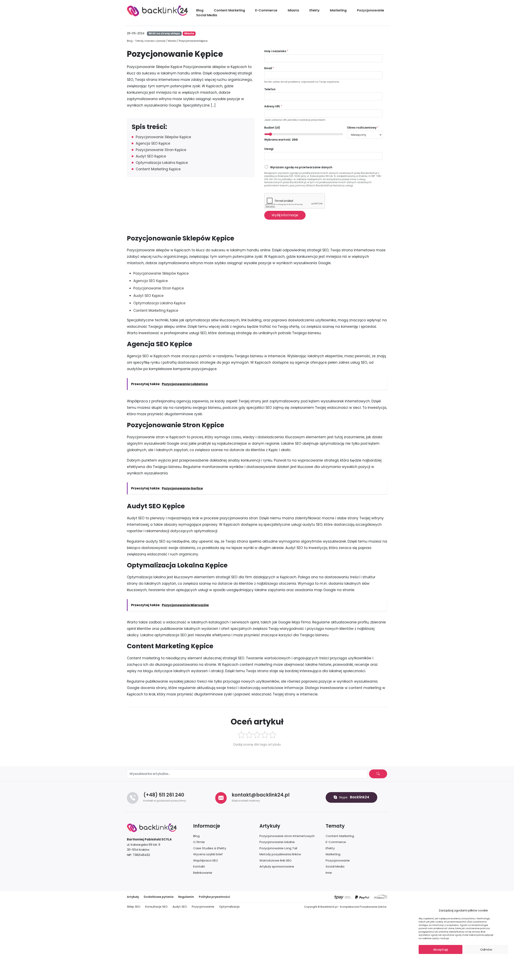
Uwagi (268, 149)
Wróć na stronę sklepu (164, 33)
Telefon (269, 89)
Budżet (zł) (272, 128)
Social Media (206, 15)
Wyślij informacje (285, 215)
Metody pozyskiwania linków (280, 854)
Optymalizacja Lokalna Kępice (162, 162)
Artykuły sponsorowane (276, 866)
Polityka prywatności (214, 897)
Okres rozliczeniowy (362, 128)
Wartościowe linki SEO (275, 860)
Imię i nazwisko (276, 51)
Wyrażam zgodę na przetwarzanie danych (301, 167)
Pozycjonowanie (370, 10)
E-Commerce (266, 10)
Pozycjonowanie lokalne (277, 842)
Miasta (293, 10)
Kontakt (199, 866)
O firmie (199, 842)
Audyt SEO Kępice (151, 156)
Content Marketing (229, 10)
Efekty (314, 10)
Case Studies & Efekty (209, 848)
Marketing (338, 10)
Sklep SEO (133, 907)
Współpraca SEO (205, 860)
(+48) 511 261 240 (163, 795)
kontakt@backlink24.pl (261, 795)
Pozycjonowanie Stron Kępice (161, 149)
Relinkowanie (202, 873)
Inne (329, 873)
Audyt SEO (179, 907)
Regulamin (186, 897)
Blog (199, 10)
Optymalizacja (229, 907)
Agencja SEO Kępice (153, 143)
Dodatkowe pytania (158, 897)
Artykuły (133, 897)
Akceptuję (440, 949)
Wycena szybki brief (208, 854)
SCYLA (166, 839)
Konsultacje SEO (156, 907)
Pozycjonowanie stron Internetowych (287, 836)
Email (269, 68)
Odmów (486, 949)
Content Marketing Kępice (158, 169)
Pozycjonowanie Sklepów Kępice (163, 137)
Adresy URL (273, 106)
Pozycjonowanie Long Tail (278, 848)
